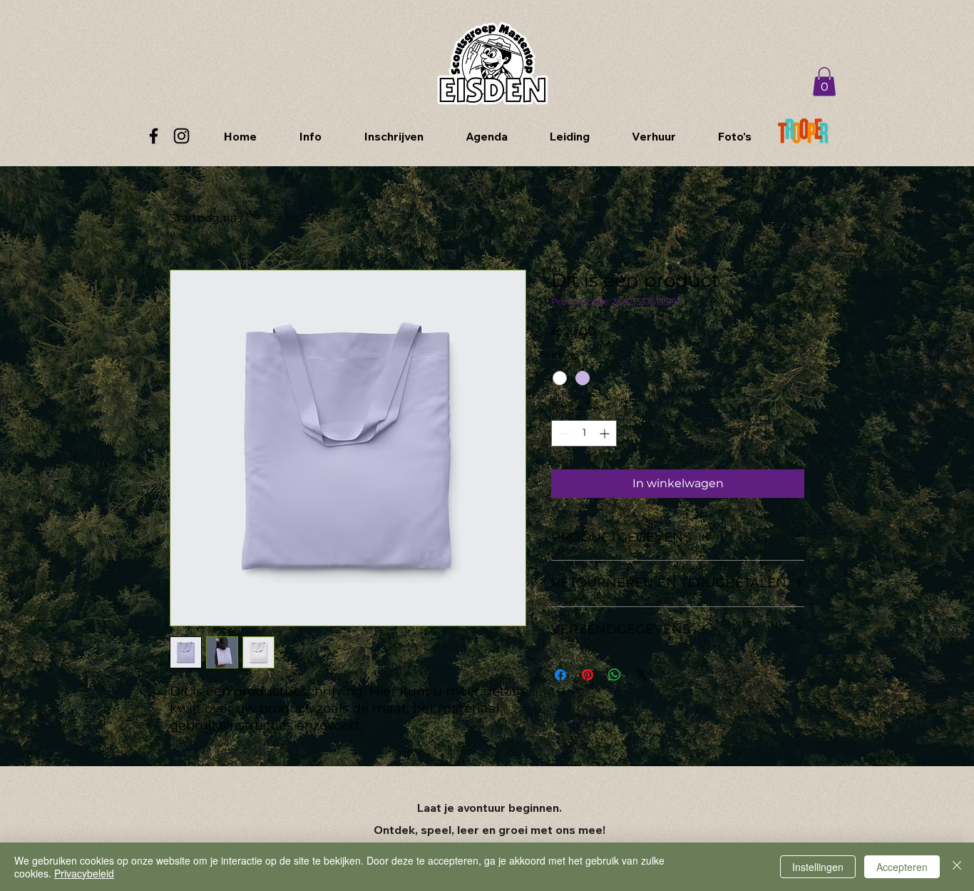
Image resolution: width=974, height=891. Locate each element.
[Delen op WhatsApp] (614, 674)
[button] (824, 81)
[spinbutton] (584, 433)
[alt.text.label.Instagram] (181, 136)
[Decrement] (562, 433)
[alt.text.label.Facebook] (153, 136)
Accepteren (902, 867)
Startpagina (203, 218)
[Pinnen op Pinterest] (587, 674)
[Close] (956, 867)
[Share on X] (641, 674)
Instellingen (818, 867)
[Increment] (606, 433)
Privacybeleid (84, 873)
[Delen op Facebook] (560, 674)
